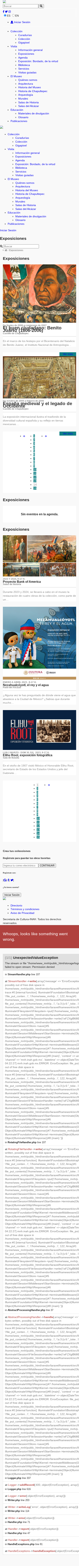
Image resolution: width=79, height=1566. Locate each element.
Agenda (23, 57)
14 (35, 484)
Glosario (23, 117)
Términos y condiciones (25, 909)
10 (34, 469)
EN (17, 15)
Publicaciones (19, 121)
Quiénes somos (27, 79)
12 (34, 477)
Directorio (16, 905)
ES (8, 15)
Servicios (23, 68)
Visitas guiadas (27, 72)
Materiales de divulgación (33, 113)
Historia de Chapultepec (32, 91)
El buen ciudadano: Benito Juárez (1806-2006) (32, 329)
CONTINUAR (47, 865)
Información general (30, 49)
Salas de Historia (28, 102)
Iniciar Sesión (21, 22)
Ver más (68, 354)
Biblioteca (24, 65)
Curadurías (25, 35)
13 (34, 480)
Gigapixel (24, 42)
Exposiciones (26, 53)
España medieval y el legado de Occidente (37, 405)
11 (34, 473)
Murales (23, 98)
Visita (14, 46)
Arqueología (25, 94)
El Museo (16, 76)
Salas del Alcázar (28, 106)
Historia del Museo (29, 87)
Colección (16, 31)
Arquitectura (25, 83)
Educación (17, 109)
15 (34, 488)
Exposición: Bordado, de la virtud (38, 61)
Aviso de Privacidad (22, 912)
